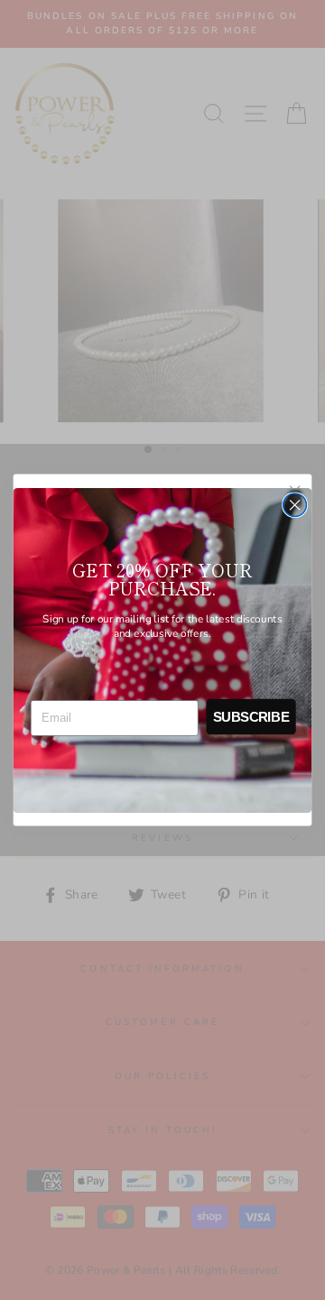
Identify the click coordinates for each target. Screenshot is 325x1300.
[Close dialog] (295, 504)
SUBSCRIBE (251, 716)
